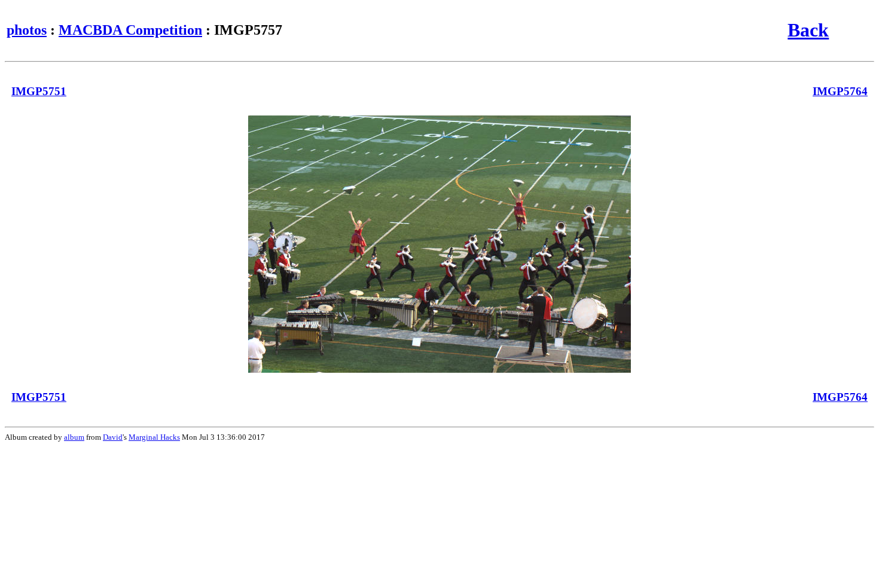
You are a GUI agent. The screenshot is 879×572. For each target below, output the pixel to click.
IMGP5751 (38, 91)
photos (27, 30)
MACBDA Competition (130, 30)
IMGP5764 (840, 91)
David (113, 437)
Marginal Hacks (154, 437)
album (74, 437)
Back (808, 30)
